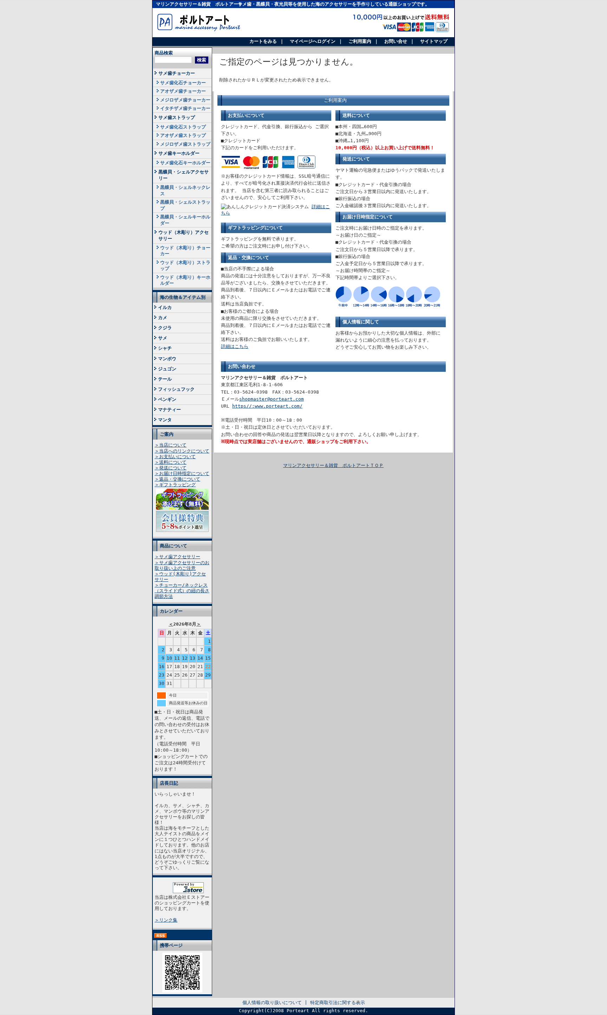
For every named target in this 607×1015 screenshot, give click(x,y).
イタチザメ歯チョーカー (185, 108)
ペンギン (167, 399)
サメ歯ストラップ (176, 117)
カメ (162, 317)
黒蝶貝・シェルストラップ (185, 205)
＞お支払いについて (175, 456)
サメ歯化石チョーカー (183, 82)
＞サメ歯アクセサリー (177, 556)
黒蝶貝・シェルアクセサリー (183, 174)
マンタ (165, 419)
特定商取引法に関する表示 (337, 1002)
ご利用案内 (359, 41)
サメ (162, 338)
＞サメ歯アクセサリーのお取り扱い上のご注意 (182, 565)
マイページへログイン (312, 41)
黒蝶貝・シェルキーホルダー (185, 219)
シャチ (165, 348)
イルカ (165, 307)
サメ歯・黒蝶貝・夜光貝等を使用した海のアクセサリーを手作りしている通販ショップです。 (334, 4)
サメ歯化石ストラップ (183, 127)
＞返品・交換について (177, 479)
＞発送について (171, 467)
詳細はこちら (234, 346)
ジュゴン (167, 368)
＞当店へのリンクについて (182, 451)
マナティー (169, 409)
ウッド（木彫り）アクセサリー (183, 235)
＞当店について (171, 445)
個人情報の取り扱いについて (272, 1002)
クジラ (165, 327)
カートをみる (263, 41)
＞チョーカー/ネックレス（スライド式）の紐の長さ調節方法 (182, 590)
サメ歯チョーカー (176, 73)
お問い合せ (395, 41)
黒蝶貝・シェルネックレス (185, 190)
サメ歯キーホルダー (179, 153)
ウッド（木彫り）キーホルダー (185, 280)
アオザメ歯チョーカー (183, 91)
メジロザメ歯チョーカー (185, 100)
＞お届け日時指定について (182, 473)
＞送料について (171, 462)
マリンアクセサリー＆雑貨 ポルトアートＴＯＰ (333, 465)
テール (165, 379)
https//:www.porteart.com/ (267, 406)
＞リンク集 (166, 920)
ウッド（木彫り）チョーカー (185, 250)
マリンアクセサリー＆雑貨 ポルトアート (199, 4)
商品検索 (164, 52)
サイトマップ (434, 41)
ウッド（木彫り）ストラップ (185, 265)
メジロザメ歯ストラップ (185, 144)
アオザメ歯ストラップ (183, 135)
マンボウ (167, 358)
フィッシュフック (176, 389)
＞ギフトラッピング (175, 484)
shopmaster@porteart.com (271, 399)
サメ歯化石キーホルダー (185, 162)
